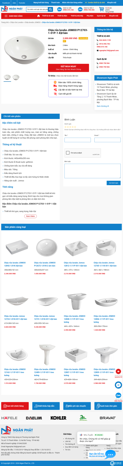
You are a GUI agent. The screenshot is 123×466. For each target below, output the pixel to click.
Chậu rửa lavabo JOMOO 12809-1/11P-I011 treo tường (104, 372)
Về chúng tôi (69, 439)
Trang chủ (38, 16)
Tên (66, 135)
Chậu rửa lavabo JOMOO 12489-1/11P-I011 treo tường (44, 372)
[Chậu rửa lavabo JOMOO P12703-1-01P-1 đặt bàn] (7, 77)
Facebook (6, 3)
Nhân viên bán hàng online (72, 2)
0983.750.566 (118, 400)
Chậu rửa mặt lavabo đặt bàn (67, 76)
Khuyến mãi (111, 2)
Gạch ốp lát (101, 16)
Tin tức (67, 450)
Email (96, 135)
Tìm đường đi (70, 444)
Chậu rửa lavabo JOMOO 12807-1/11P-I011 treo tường (74, 372)
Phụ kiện (90, 16)
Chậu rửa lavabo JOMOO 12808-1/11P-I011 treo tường (74, 319)
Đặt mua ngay (68, 67)
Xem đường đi (103, 106)
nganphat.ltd (118, 376)
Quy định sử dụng (71, 447)
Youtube (22, 3)
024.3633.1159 (105, 40)
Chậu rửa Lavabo (16, 22)
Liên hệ (67, 441)
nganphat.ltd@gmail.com (109, 50)
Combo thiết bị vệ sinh (96, 2)
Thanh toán (55, 2)
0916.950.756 (104, 44)
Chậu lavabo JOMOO (32, 22)
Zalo (14, 3)
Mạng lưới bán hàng (41, 2)
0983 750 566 (104, 63)
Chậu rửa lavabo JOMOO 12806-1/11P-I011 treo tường (104, 319)
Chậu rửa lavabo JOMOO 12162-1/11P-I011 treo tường (15, 372)
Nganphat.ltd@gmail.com (15, 446)
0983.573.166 (102, 47)
